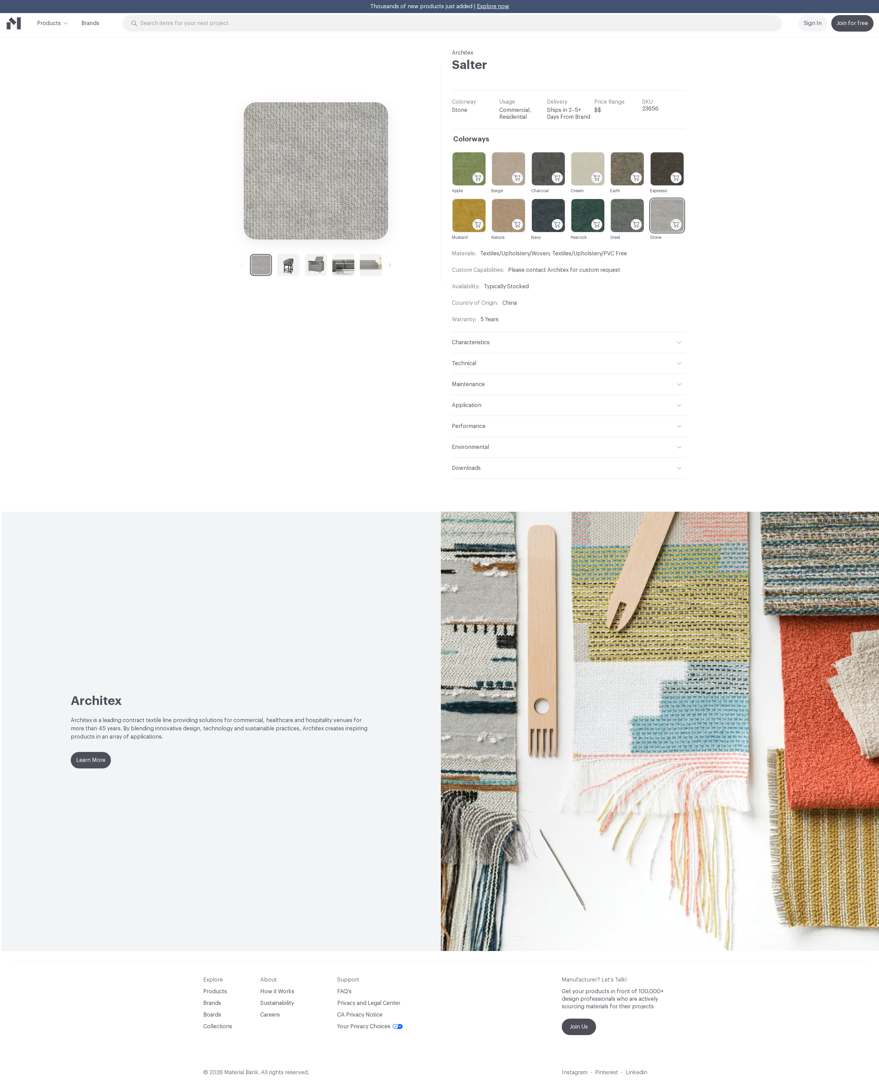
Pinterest (606, 1072)
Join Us (579, 1027)
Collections (217, 1026)
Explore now (493, 6)
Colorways (471, 139)
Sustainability (277, 1003)
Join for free (852, 23)
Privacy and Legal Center (368, 1003)
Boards (212, 1015)
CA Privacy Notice (360, 1015)
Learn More (90, 760)
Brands (90, 23)
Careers (270, 1015)
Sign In (813, 23)
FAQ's (344, 991)
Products (49, 23)
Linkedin (636, 1072)
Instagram (574, 1072)
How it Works (277, 991)
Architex (462, 53)
